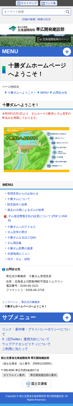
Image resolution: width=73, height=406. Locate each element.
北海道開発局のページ (56, 39)
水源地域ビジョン (18, 253)
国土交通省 (36, 383)
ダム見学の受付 (17, 232)
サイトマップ (29, 3)
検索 (68, 11)
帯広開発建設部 (37, 30)
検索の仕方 (44, 19)
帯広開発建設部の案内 (43, 375)
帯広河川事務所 (30, 302)
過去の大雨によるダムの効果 (25, 209)
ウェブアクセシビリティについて (26, 344)
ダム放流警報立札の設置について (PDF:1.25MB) (37, 218)
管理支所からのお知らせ (23, 193)
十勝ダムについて (18, 199)
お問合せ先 (60, 92)
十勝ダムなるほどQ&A (21, 237)
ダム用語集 (14, 243)
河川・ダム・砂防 (18, 259)
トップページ (10, 302)
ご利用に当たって (15, 349)
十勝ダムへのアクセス (21, 226)
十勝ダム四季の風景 (20, 248)
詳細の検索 (28, 19)
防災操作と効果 (17, 204)
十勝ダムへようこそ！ (22, 92)
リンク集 (50, 3)
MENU (44, 92)
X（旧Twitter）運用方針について (25, 339)
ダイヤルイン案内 (14, 375)
